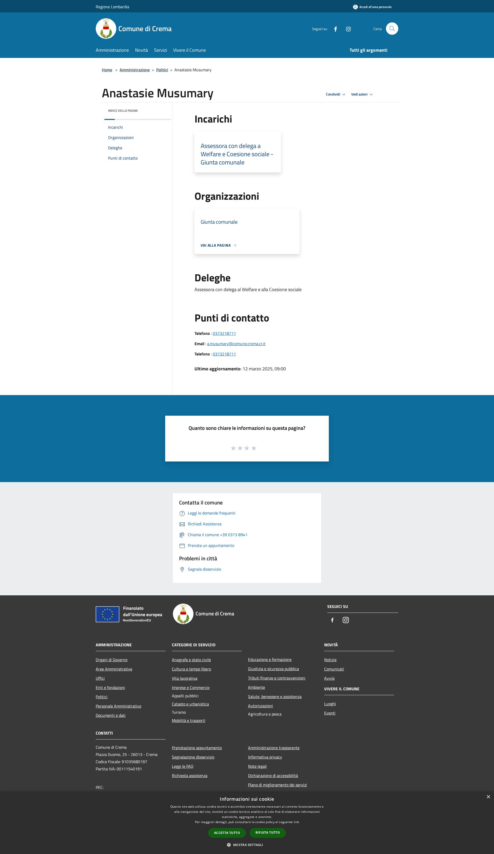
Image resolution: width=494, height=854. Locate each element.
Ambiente (256, 687)
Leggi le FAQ (182, 766)
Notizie (330, 660)
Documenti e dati (111, 715)
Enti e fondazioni (110, 687)
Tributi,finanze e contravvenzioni (276, 678)
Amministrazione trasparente (273, 748)
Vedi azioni (359, 94)
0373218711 (224, 333)
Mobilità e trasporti (188, 720)
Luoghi (330, 704)
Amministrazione (135, 70)
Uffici (100, 678)
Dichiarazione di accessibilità (273, 775)
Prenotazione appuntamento (197, 748)
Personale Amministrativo (118, 706)
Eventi (330, 713)
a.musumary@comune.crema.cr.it (236, 344)
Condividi (333, 94)
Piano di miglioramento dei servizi (277, 785)
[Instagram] (346, 28)
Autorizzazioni (260, 706)
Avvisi (329, 678)
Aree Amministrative (114, 669)
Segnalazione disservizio (193, 757)
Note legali (257, 766)
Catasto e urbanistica (190, 704)
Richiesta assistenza (189, 775)
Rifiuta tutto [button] (267, 832)
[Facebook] (333, 28)
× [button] (488, 797)
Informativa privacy (265, 757)
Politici (162, 70)
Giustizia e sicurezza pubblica (273, 669)
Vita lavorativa (184, 678)
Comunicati (334, 669)
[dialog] (247, 822)
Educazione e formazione (270, 659)
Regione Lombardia (112, 7)
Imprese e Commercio (190, 687)
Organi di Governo (111, 660)
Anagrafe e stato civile (191, 660)
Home (107, 70)
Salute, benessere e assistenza (275, 696)
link (296, 822)
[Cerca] (392, 28)
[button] (247, 845)
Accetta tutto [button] (227, 833)
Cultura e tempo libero (191, 669)
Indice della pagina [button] (123, 110)
